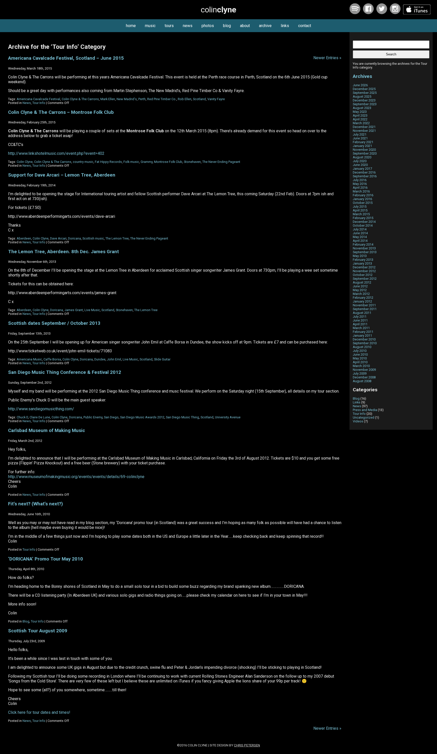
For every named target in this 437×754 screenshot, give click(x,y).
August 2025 (362, 96)
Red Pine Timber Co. (161, 99)
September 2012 (365, 279)
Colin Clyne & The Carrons (80, 99)
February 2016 (363, 195)
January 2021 (362, 146)
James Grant (73, 310)
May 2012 (360, 290)
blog (227, 25)
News (27, 103)
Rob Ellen (184, 99)
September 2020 (365, 153)
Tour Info (38, 103)
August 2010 (362, 347)
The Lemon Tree (117, 238)
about (245, 25)
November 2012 (364, 271)
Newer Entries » (327, 57)
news (187, 25)
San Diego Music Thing (182, 417)
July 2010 (359, 351)
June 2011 (360, 320)
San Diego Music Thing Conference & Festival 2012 (64, 372)
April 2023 (360, 115)
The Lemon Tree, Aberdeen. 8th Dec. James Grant (63, 251)
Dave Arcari (58, 238)
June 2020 (360, 165)
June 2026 (360, 85)
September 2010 (365, 343)
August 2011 (362, 313)
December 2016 (364, 172)
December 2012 (364, 267)
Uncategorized (363, 417)
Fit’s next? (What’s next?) (35, 504)
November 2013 (364, 248)
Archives (362, 76)
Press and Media (365, 410)
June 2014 (360, 233)
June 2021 (360, 138)
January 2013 (362, 263)
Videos (358, 421)
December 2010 (364, 339)
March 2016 (361, 191)
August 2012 (362, 282)
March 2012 (361, 294)
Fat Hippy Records (108, 162)
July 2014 (359, 229)
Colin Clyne (25, 162)
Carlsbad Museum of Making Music (46, 430)
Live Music (92, 310)
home (131, 25)
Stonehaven (192, 162)
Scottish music (93, 238)
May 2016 (360, 184)
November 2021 (364, 131)
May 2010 (360, 358)
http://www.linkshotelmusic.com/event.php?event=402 (56, 153)
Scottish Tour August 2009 (37, 631)
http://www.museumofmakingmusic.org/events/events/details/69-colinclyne (76, 476)
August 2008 (362, 381)
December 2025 (364, 89)
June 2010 (360, 354)
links (285, 25)
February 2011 (363, 332)
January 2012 (362, 301)
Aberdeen (24, 238)
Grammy (146, 162)
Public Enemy (92, 417)
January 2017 (362, 168)
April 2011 (360, 324)
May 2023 (360, 112)
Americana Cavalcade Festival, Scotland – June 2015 (66, 58)
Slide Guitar (162, 359)
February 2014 (363, 244)
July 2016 (359, 180)
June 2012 (360, 286)
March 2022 (361, 123)
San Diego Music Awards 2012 (142, 417)
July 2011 (359, 316)
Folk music (131, 162)
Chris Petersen (247, 745)
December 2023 (364, 100)
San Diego (111, 417)
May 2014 (360, 237)
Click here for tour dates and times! (39, 712)
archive (265, 25)
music (150, 25)
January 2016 (362, 199)
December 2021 (364, 127)
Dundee (99, 359)
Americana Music (29, 359)
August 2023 (362, 108)
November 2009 (364, 370)
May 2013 (360, 256)
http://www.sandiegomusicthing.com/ (41, 408)
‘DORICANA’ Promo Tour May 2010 (45, 559)
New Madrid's (127, 99)
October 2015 (363, 203)
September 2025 (365, 93)
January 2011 (362, 335)
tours (169, 25)
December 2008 (364, 377)
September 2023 (365, 104)
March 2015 (361, 214)
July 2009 (359, 373)
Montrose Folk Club (168, 162)
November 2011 (364, 305)
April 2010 (360, 362)
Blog (26, 621)
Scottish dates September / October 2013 (54, 323)
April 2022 (360, 119)
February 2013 (363, 260)
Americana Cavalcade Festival (38, 99)
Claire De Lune (40, 417)
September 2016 (365, 176)
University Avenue (228, 417)
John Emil (114, 359)
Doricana (74, 238)
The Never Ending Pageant (221, 162)
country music (83, 162)
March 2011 (361, 328)
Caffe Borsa (52, 359)
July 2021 (359, 134)
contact (304, 25)
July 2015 (359, 206)
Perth (142, 99)
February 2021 (363, 142)
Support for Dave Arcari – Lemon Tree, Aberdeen (61, 175)
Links (356, 402)
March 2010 (361, 366)
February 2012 (363, 297)
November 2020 (364, 150)
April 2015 (360, 210)
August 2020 (362, 157)
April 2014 (360, 241)
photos (208, 25)
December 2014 (364, 222)
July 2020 (359, 161)
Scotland (199, 99)
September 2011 (365, 309)
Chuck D (22, 417)
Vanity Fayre (216, 99)
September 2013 (365, 252)
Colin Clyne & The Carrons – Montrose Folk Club (61, 112)
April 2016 (360, 187)
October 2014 (363, 225)
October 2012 (363, 275)
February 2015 (363, 218)
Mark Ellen (107, 99)
